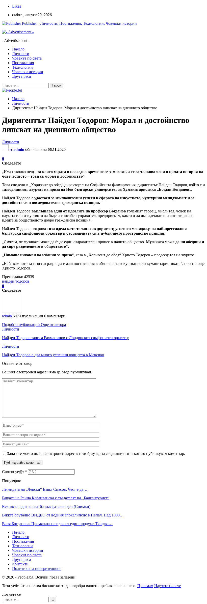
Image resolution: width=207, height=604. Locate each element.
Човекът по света (27, 58)
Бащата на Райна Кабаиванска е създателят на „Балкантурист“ (55, 498)
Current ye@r (14, 472)
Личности (20, 53)
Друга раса (21, 76)
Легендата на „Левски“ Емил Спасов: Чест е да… (44, 489)
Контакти (20, 564)
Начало (18, 49)
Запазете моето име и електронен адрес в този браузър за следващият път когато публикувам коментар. (96, 453)
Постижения (23, 63)
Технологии (22, 67)
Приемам (145, 586)
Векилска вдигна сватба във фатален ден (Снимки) (46, 506)
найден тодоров (15, 281)
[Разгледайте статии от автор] (12, 311)
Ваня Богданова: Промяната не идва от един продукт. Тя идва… (57, 523)
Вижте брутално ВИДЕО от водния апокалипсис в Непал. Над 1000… (63, 515)
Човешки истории (27, 72)
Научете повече (167, 586)
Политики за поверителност (36, 568)
